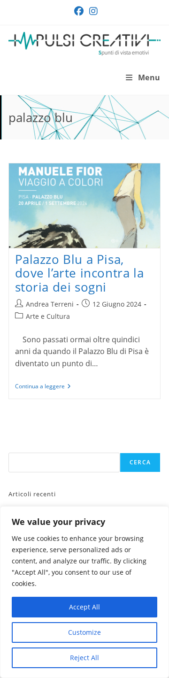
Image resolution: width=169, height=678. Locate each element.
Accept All (84, 606)
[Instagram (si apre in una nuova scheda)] (92, 11)
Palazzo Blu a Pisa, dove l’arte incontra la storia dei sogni (79, 273)
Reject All (84, 657)
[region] (84, 592)
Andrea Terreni (50, 304)
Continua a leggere (43, 387)
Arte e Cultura (48, 316)
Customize (84, 632)
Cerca (140, 462)
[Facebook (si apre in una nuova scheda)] (78, 11)
